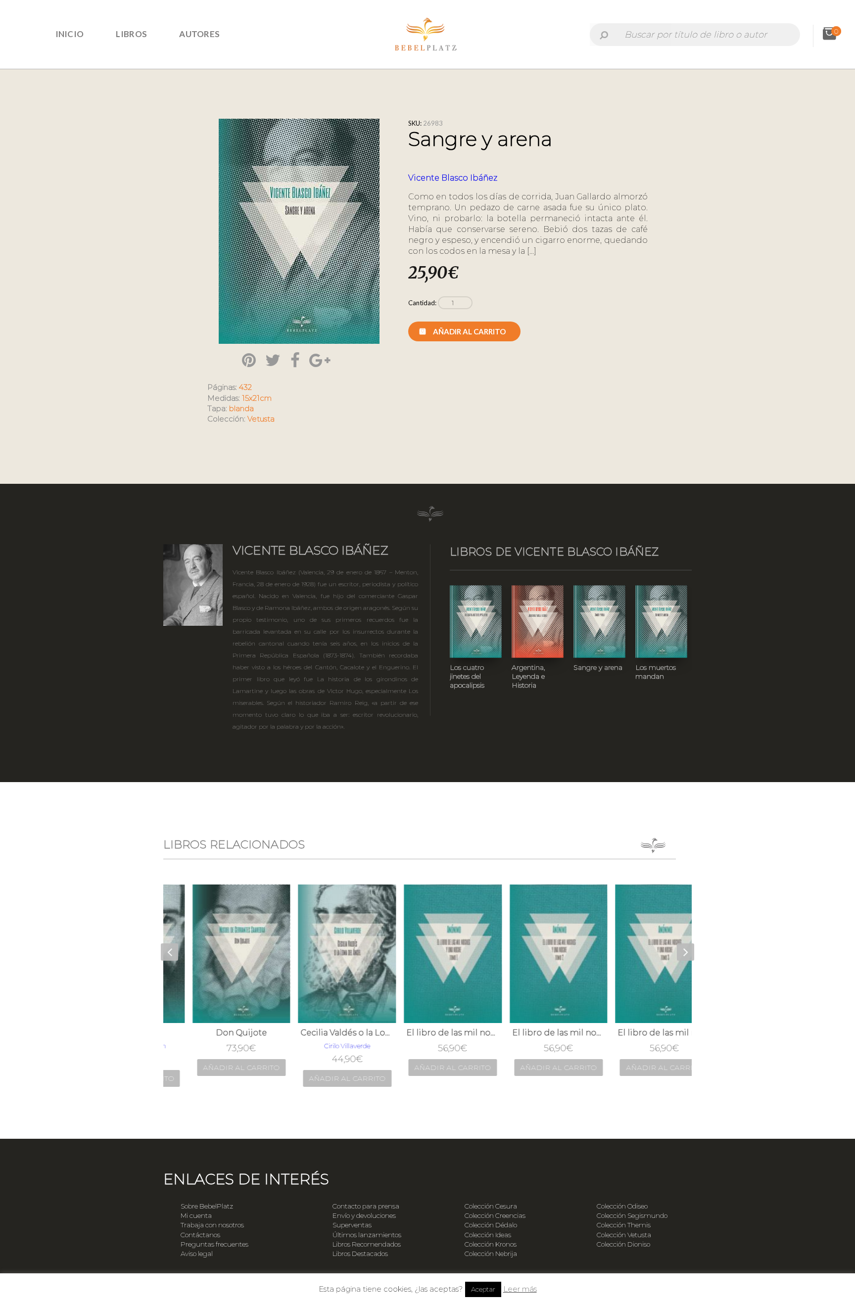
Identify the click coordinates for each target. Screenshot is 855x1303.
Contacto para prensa (365, 1206)
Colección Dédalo (491, 1225)
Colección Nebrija (491, 1253)
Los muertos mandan (655, 672)
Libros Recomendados (366, 1244)
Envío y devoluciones (364, 1215)
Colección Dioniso (623, 1244)
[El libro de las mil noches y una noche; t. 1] (428, 953)
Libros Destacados (360, 1253)
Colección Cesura (491, 1206)
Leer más (520, 1289)
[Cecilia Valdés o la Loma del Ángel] (322, 953)
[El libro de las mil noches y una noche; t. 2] (534, 953)
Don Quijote (216, 1032)
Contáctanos (200, 1235)
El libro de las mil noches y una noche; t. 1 (428, 1032)
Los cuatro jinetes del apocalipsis (467, 676)
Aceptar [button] (483, 1289)
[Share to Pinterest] (249, 360)
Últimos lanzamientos (366, 1235)
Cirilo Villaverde (322, 1046)
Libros (131, 34)
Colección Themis (624, 1225)
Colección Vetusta (624, 1235)
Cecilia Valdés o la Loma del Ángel (322, 1032)
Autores (199, 34)
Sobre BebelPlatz (207, 1206)
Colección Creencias (495, 1215)
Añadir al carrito (469, 331)
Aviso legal (197, 1253)
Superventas (352, 1225)
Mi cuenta (196, 1215)
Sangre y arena (597, 667)
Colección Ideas (488, 1235)
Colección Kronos (491, 1244)
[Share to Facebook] (295, 360)
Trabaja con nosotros (212, 1225)
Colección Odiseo (622, 1206)
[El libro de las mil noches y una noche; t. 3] (639, 953)
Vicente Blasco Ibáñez (452, 178)
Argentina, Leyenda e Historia (528, 676)
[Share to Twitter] (273, 360)
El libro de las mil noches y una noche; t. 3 (639, 1032)
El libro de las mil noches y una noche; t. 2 (533, 1032)
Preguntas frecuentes (214, 1244)
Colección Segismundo (632, 1215)
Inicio (69, 34)
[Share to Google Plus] (319, 360)
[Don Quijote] (217, 953)
